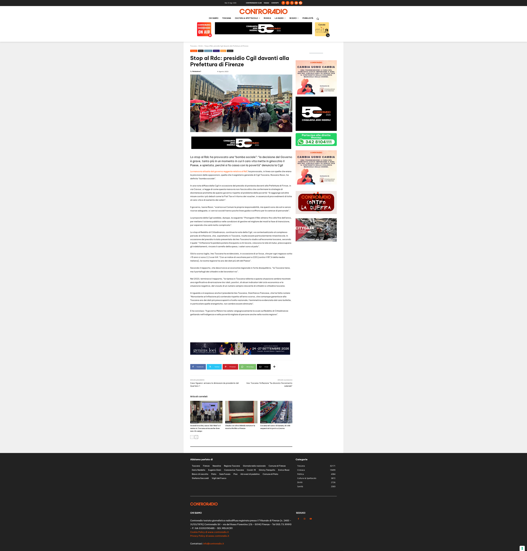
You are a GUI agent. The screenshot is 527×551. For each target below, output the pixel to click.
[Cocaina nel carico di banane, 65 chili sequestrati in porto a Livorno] (276, 412)
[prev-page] (192, 437)
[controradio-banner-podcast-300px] (316, 93)
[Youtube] (296, 3)
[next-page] (196, 437)
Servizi (223, 51)
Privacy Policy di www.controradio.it (209, 536)
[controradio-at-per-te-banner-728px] (263, 33)
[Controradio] (263, 11)
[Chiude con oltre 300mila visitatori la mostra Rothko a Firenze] (241, 412)
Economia (208, 51)
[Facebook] (283, 3)
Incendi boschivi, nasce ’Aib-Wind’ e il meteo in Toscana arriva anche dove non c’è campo (205, 428)
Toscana (193, 46)
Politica (216, 51)
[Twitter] (292, 3)
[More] (274, 367)
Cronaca (228, 422)
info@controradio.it (213, 543)
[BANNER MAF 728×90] (241, 148)
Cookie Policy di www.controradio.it (209, 532)
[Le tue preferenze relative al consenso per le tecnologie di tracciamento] (522, 548)
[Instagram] (287, 3)
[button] (317, 18)
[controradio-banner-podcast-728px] (240, 354)
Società (230, 51)
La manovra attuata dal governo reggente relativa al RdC (219, 171)
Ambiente (194, 422)
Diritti (200, 46)
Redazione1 (196, 71)
